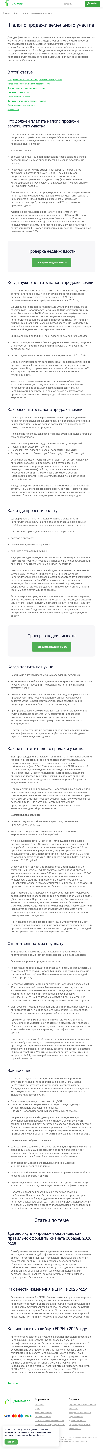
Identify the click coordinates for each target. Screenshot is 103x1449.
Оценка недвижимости (79, 1424)
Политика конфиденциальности (50, 1424)
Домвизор (22, 1401)
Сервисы (68, 4)
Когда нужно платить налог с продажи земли (29, 84)
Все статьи (13, 1383)
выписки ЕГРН (65, 371)
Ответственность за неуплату (21, 105)
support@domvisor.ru (79, 1441)
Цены (37, 1409)
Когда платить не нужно (19, 97)
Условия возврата (43, 1412)
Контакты (39, 1405)
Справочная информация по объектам (82, 1407)
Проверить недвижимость (51, 262)
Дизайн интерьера (77, 1420)
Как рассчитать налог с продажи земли (26, 88)
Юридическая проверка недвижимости (80, 1414)
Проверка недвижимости (51, 251)
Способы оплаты (43, 1416)
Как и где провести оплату (20, 92)
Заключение (13, 110)
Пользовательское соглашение (49, 1420)
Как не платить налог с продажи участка (27, 101)
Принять (11, 1441)
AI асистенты (75, 1428)
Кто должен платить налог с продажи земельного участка (35, 79)
